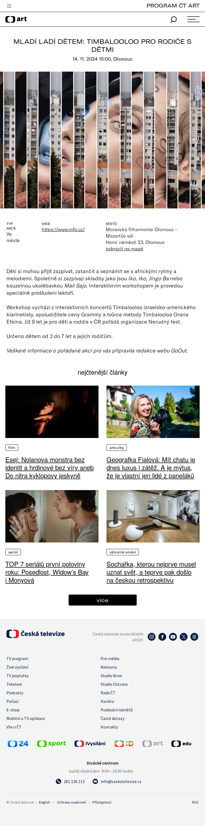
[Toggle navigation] (9, 6)
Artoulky (116, 447)
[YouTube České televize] (173, 639)
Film (11, 447)
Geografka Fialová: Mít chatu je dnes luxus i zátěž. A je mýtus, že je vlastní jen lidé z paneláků (151, 467)
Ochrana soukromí (71, 802)
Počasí (12, 701)
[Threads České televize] (194, 639)
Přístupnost (102, 802)
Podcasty (14, 692)
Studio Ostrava (114, 684)
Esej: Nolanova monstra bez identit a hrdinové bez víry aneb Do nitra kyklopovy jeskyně (49, 467)
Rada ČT (108, 692)
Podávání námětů (117, 709)
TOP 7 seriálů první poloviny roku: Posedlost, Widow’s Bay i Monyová (47, 572)
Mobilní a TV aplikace (25, 718)
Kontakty (109, 727)
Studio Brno (111, 675)
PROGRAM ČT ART (173, 5)
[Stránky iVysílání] (93, 743)
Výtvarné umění (122, 552)
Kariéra (107, 701)
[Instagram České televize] (151, 639)
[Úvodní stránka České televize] (35, 636)
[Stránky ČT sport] (51, 745)
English (44, 802)
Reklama (109, 667)
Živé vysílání (17, 667)
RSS (195, 802)
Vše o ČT (14, 727)
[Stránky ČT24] (18, 745)
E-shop (12, 709)
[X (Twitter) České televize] (183, 639)
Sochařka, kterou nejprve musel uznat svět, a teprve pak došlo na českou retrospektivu (151, 572)
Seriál (13, 552)
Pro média (110, 658)
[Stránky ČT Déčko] (124, 745)
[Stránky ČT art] (152, 745)
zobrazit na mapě (124, 248)
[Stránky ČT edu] (184, 743)
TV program (17, 658)
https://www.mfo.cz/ (63, 229)
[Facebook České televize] (162, 639)
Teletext (14, 684)
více (102, 600)
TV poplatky (17, 675)
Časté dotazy (112, 718)
